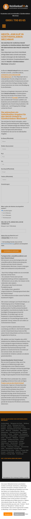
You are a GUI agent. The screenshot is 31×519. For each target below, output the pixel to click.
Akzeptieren (8, 514)
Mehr (26, 514)
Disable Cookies (19, 514)
